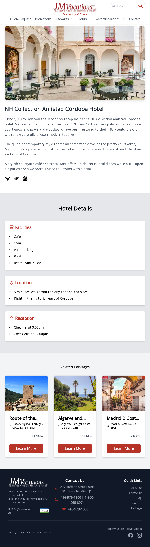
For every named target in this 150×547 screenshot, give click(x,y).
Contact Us (135, 493)
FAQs (139, 498)
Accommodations (108, 19)
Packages (62, 19)
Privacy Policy (16, 532)
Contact (134, 19)
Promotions (43, 19)
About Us (136, 487)
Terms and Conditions (40, 532)
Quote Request (20, 19)
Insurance (136, 503)
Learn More (29, 449)
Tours (82, 19)
